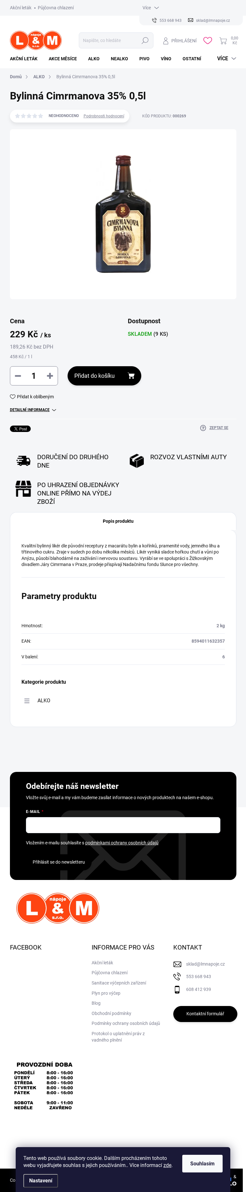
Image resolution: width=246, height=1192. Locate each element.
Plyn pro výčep (106, 993)
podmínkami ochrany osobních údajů (122, 842)
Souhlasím (202, 1164)
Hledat (145, 40)
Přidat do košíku (94, 375)
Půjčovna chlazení (56, 7)
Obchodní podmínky (111, 1013)
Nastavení (40, 1181)
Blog (96, 1003)
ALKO (43, 700)
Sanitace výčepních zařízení (119, 982)
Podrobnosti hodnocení (104, 116)
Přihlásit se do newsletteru (59, 862)
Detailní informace (30, 410)
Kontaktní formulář (205, 1013)
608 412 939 (198, 989)
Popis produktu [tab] (118, 521)
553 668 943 (198, 976)
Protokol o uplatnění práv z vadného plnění (118, 1037)
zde (167, 1165)
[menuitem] (26, 58)
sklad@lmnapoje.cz (205, 964)
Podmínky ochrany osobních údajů (126, 1023)
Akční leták (20, 7)
